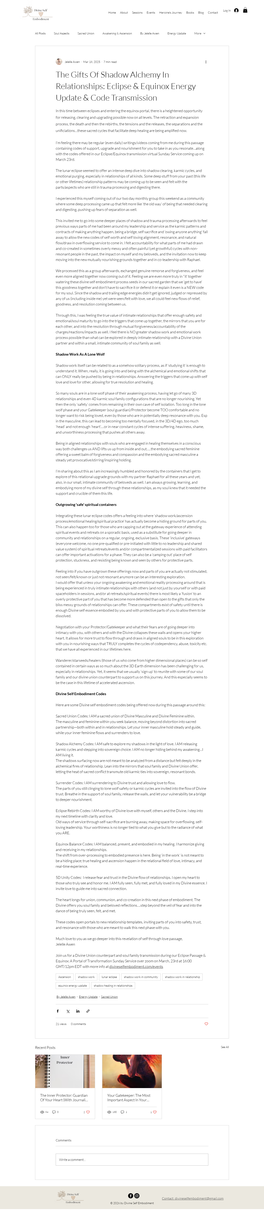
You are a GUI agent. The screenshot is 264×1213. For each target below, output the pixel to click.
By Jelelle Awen (149, 33)
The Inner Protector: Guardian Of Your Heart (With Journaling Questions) (64, 1097)
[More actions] (205, 61)
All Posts (40, 33)
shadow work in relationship (182, 977)
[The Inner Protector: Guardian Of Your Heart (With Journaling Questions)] (65, 1071)
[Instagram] (136, 1195)
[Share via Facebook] (58, 1011)
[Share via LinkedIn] (78, 1011)
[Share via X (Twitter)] (68, 1011)
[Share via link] (88, 1011)
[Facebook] (130, 1195)
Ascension (64, 977)
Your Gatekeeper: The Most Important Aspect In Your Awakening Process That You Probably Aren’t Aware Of (130, 1097)
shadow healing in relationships (113, 985)
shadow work (86, 977)
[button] (245, 10)
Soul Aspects (61, 33)
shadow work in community (141, 977)
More (197, 33)
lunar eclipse (109, 977)
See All (225, 1047)
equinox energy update (72, 985)
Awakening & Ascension (117, 33)
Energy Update (176, 33)
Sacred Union (86, 33)
